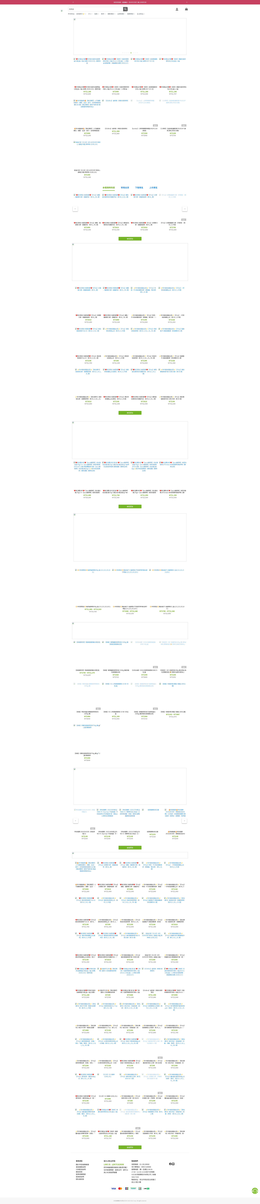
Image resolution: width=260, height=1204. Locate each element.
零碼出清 (125, 187)
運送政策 (79, 1172)
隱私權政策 (80, 1179)
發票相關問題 (81, 1174)
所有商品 (71, 14)
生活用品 (140, 14)
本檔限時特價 (109, 187)
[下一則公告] (187, 2)
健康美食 (130, 14)
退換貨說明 (80, 1176)
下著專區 (139, 187)
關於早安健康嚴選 (82, 1164)
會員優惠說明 (81, 1167)
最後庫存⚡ (80, 14)
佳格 (96, 14)
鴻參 (102, 14)
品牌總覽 (120, 14)
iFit (89, 14)
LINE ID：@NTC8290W (114, 1164)
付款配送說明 (81, 1169)
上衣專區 (153, 187)
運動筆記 (111, 14)
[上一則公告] (73, 2)
